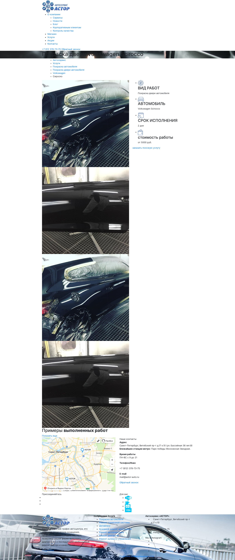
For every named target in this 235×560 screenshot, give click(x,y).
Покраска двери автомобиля (69, 69)
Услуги (51, 37)
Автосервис (60, 60)
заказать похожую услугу (146, 147)
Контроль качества (63, 30)
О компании (53, 14)
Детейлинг (105, 525)
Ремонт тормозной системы (114, 522)
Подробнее (48, 550)
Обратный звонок (70, 49)
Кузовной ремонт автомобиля (115, 529)
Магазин (51, 34)
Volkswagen (59, 73)
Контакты (52, 43)
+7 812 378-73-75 (51, 49)
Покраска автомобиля (65, 66)
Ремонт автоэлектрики (111, 532)
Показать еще (49, 435)
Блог (55, 24)
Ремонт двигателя (109, 535)
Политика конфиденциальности (137, 556)
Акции (50, 40)
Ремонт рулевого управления (115, 538)
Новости (57, 21)
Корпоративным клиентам (67, 27)
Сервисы (58, 17)
